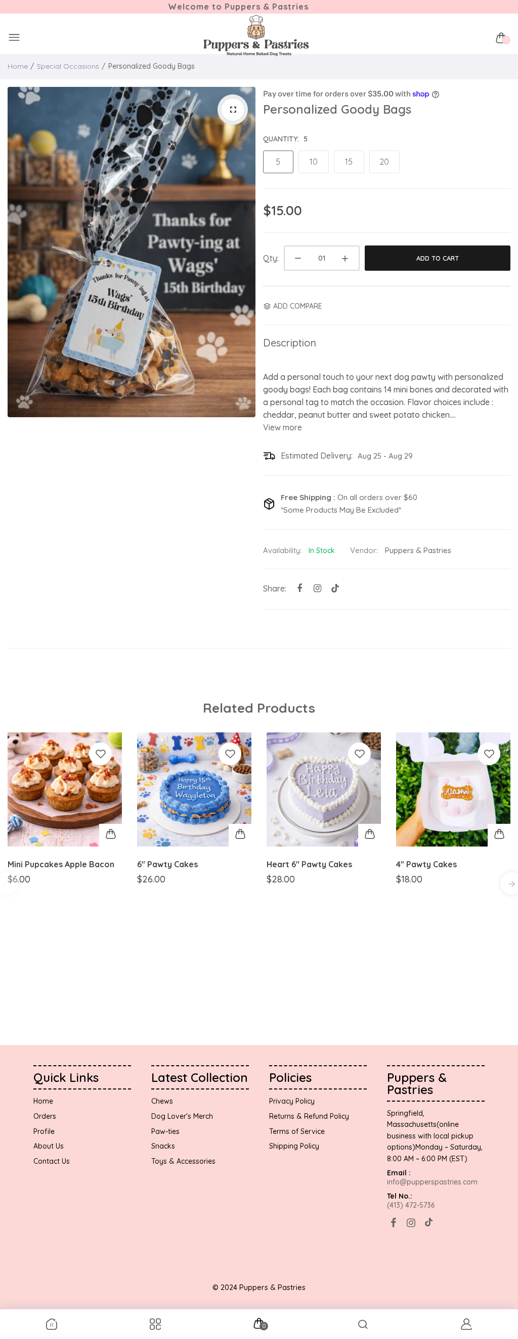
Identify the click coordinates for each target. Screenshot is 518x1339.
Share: (274, 588)
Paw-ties (165, 1131)
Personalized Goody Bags (337, 109)
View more (282, 427)
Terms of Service (297, 1131)
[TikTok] (428, 1222)
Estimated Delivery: (317, 456)
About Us (48, 1146)
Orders (44, 1116)
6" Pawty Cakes (167, 864)
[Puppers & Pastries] (256, 38)
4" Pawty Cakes (426, 864)
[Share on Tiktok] (335, 588)
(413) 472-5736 (411, 1205)
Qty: (271, 258)
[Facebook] (393, 1222)
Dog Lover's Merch (182, 1116)
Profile (44, 1131)
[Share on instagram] (317, 588)
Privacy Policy (292, 1101)
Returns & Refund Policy (309, 1116)
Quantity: (285, 138)
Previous (18, 252)
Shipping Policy (294, 1146)
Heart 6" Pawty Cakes (309, 864)
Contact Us (51, 1161)
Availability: (282, 550)
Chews (162, 1101)
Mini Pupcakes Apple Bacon (61, 864)
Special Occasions (68, 66)
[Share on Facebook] (299, 588)
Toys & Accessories (183, 1161)
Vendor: (364, 550)
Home (18, 66)
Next (245, 252)
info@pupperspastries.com (432, 1181)
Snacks (163, 1146)
